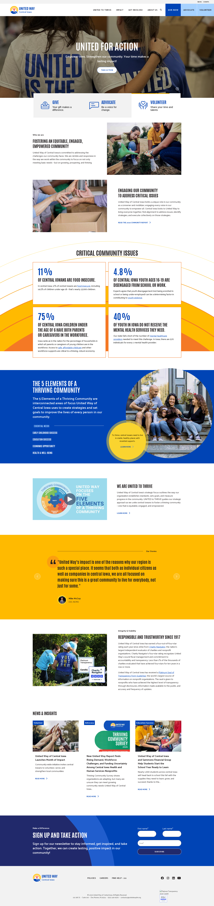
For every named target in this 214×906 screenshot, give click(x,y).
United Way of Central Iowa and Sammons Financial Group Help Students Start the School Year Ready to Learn (154, 761)
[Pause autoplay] (177, 88)
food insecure (83, 286)
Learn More (125, 446)
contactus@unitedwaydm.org (131, 897)
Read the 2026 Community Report (133, 222)
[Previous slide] (37, 576)
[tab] (57, 105)
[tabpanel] (161, 441)
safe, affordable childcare (70, 347)
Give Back (107, 69)
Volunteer (206, 10)
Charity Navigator (157, 647)
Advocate (188, 10)
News (200, 2)
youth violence (135, 298)
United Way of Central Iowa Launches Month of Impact (50, 758)
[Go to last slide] (6, 59)
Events (206, 2)
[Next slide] (208, 59)
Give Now (173, 10)
